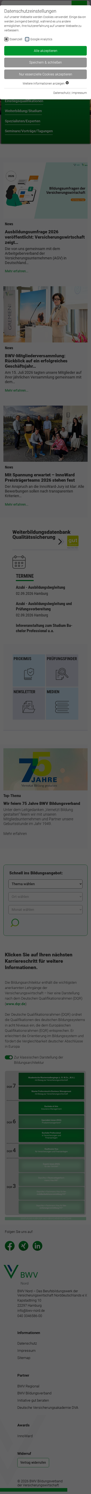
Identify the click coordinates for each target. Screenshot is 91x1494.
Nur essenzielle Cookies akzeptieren (45, 74)
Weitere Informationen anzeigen (44, 83)
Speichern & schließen (45, 62)
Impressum (79, 93)
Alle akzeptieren (45, 51)
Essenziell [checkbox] (16, 39)
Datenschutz (61, 93)
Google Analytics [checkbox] (41, 39)
